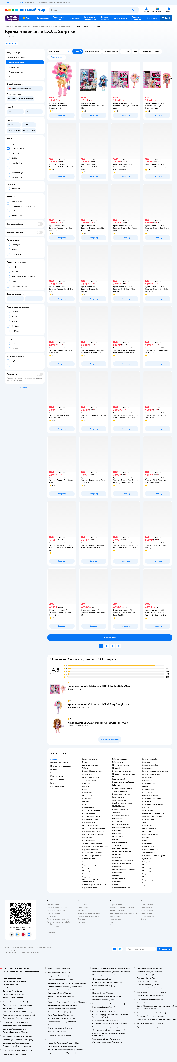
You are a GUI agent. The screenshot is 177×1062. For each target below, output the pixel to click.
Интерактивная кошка (150, 883)
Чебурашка (116, 812)
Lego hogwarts (117, 836)
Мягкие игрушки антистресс (152, 877)
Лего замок (146, 762)
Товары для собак (147, 910)
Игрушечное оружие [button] (59, 762)
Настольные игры (148, 783)
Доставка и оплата (53, 905)
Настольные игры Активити (152, 804)
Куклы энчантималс (89, 759)
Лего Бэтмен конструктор (122, 803)
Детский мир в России (13, 952)
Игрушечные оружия (90, 819)
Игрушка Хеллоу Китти (120, 815)
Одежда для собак (147, 916)
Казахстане (26, 952)
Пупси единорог (88, 798)
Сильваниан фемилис (90, 765)
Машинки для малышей (120, 765)
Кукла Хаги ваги (118, 797)
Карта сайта (51, 933)
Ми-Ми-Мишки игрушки (121, 806)
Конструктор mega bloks (151, 774)
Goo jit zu (85, 786)
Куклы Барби (147, 844)
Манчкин (145, 786)
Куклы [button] (53, 783)
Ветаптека (144, 919)
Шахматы (145, 807)
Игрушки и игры (14, 52)
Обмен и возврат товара (56, 910)
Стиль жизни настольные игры (153, 816)
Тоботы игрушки (88, 768)
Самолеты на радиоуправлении (93, 844)
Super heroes (117, 845)
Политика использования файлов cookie (59, 923)
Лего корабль (117, 882)
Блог (111, 922)
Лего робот (116, 867)
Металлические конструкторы (123, 870)
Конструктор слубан (149, 759)
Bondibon (86, 801)
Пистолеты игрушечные (91, 810)
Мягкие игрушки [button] (57, 786)
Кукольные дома (16, 72)
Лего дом (115, 885)
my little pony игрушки (90, 777)
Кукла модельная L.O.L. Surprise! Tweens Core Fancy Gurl (98, 722)
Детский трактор (88, 859)
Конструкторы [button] (56, 776)
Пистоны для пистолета (91, 816)
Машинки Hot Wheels (90, 825)
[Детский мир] (25, 10)
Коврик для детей (118, 779)
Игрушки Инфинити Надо (92, 771)
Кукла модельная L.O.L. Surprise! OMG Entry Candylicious (98, 704)
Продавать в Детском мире (57, 908)
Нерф (84, 804)
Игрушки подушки (149, 880)
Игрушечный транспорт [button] (60, 766)
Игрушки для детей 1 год (121, 794)
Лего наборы (117, 818)
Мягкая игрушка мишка (150, 868)
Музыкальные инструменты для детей (123, 775)
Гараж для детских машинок (92, 853)
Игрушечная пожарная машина (93, 865)
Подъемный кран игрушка (92, 856)
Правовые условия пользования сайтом (36, 947)
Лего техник (116, 839)
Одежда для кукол (148, 853)
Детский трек (87, 838)
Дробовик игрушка (89, 807)
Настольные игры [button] (57, 779)
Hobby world (147, 792)
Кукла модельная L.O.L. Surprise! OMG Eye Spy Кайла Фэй (99, 686)
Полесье (85, 762)
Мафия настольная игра (150, 829)
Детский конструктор (120, 824)
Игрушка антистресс (90, 888)
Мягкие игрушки (148, 865)
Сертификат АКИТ (54, 927)
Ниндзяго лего (117, 821)
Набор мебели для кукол (151, 862)
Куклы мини (14, 67)
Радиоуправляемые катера (92, 868)
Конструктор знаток (119, 879)
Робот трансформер (119, 759)
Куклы (144, 841)
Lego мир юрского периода (122, 861)
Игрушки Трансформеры (121, 809)
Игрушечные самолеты (90, 850)
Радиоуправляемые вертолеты (93, 835)
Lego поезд (116, 857)
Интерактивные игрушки (121, 771)
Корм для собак (146, 913)
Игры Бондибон (148, 819)
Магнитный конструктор (121, 851)
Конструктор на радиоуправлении (155, 771)
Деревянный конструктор (122, 864)
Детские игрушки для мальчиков (94, 885)
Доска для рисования (150, 795)
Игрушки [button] (54, 769)
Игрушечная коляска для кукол (153, 856)
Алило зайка (86, 783)
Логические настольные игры (153, 813)
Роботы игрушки (118, 762)
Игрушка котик (147, 874)
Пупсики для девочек (150, 850)
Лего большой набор (150, 765)
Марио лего (116, 854)
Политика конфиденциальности (59, 919)
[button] (166, 18)
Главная (8, 26)
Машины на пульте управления (93, 829)
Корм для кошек (147, 908)
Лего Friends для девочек (121, 888)
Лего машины (147, 768)
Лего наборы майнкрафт (121, 827)
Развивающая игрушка (90, 874)
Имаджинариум (148, 789)
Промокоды (51, 916)
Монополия (146, 832)
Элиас (144, 822)
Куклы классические (17, 77)
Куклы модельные (62, 26)
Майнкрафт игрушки (119, 768)
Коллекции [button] (55, 773)
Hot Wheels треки (89, 841)
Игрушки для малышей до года (123, 782)
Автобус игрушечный (90, 862)
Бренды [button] (53, 759)
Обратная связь (52, 930)
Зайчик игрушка (148, 886)
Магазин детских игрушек (91, 871)
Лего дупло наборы (119, 842)
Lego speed (116, 876)
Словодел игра (147, 810)
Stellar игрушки (88, 774)
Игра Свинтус (147, 825)
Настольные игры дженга (151, 798)
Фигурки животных (119, 791)
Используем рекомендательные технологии (21, 950)
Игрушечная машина (89, 822)
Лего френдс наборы (120, 848)
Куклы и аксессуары (41, 26)
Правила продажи (53, 913)
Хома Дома (86, 789)
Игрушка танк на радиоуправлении (95, 847)
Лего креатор (117, 873)
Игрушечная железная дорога (93, 832)
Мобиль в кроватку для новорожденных (90, 881)
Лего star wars (117, 833)
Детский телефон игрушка (122, 788)
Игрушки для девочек (90, 877)
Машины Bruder (88, 795)
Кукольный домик (148, 847)
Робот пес (116, 785)
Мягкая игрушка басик (150, 871)
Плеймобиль (87, 792)
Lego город (116, 830)
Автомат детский (88, 813)
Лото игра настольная (150, 835)
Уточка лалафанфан (119, 800)
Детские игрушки (21, 26)
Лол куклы (146, 838)
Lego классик (147, 777)
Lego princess (147, 780)
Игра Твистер (147, 801)
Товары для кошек (147, 905)
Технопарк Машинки (90, 780)
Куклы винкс (147, 859)
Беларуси (35, 952)
